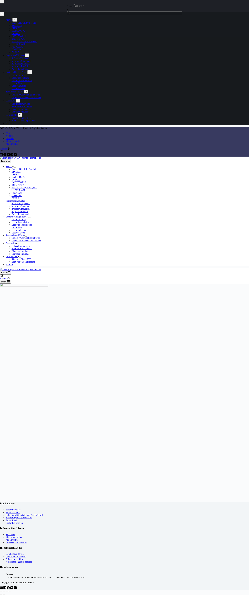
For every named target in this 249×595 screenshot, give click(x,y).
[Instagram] (12, 155)
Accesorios (11, 243)
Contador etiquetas (20, 254)
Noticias (9, 136)
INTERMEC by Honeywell (24, 187)
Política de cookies (14, 559)
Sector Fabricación (14, 523)
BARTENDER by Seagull (24, 169)
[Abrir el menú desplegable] (15, 167)
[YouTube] (8, 155)
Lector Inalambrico (20, 222)
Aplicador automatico (21, 214)
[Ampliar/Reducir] (1, 591)
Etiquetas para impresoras (23, 262)
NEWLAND (17, 193)
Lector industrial (19, 230)
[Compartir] (7, 591)
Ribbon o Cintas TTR (21, 259)
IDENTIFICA (18, 185)
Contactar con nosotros (16, 542)
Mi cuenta (10, 534)
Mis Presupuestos (14, 537)
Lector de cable (19, 219)
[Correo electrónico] (15, 155)
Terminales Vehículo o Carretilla (26, 240)
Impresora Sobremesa (21, 206)
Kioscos (9, 264)
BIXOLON (17, 172)
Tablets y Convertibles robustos (26, 238)
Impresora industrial (21, 209)
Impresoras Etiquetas (15, 201)
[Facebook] (5, 155)
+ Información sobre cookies (19, 562)
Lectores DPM (18, 232)
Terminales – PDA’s (15, 235)
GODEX (16, 179)
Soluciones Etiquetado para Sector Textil (24, 515)
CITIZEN (16, 174)
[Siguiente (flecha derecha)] (4, 594)
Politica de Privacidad (16, 556)
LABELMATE (19, 190)
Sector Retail (11, 520)
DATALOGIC (18, 177)
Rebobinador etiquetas (22, 248)
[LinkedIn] (1, 155)
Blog (8, 133)
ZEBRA (15, 198)
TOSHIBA (17, 195)
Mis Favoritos (12, 144)
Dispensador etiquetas (21, 251)
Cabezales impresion (21, 246)
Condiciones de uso (15, 554)
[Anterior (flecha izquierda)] (1, 594)
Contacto (10, 138)
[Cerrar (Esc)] (10, 591)
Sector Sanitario (13, 512)
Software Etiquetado (21, 203)
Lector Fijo (17, 227)
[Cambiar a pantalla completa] (4, 591)
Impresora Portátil (20, 211)
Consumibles (12, 256)
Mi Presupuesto (13, 141)
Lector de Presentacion (22, 225)
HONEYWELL (19, 182)
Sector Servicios (13, 509)
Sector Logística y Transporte (19, 517)
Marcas (9, 166)
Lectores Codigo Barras (16, 216)
